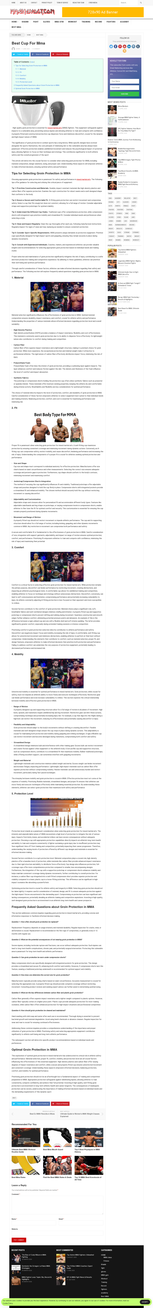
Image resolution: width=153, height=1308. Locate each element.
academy (124, 22)
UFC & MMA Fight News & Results (79, 1277)
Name (14, 1219)
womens (126, 240)
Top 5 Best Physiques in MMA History (87, 1150)
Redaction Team (78, 3)
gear (133, 213)
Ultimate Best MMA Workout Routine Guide (23, 1150)
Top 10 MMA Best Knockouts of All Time (88, 1178)
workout (136, 240)
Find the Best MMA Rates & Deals (57, 1177)
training (120, 236)
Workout (72, 22)
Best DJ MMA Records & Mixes (42, 1113)
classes (126, 202)
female (126, 206)
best (14, 1098)
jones (111, 221)
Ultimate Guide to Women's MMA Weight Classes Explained (79, 1115)
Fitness (106, 1261)
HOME (14, 22)
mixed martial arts (55, 128)
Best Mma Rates (18, 1177)
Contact (34, 3)
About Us (23, 3)
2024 (110, 198)
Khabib (25, 22)
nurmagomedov (120, 225)
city (118, 202)
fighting (129, 209)
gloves (46, 22)
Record (98, 22)
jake (133, 217)
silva (119, 232)
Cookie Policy (8, 1303)
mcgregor (133, 221)
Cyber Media (93, 3)
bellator (127, 198)
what (110, 240)
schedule (129, 228)
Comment (16, 1194)
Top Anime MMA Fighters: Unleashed (80, 1255)
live (125, 221)
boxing (111, 202)
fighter (111, 209)
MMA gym (59, 22)
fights (111, 213)
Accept (145, 1302)
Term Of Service (62, 3)
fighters (111, 22)
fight (36, 22)
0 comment (36, 49)
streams (136, 232)
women (118, 240)
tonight (111, 236)
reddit (111, 228)
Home (13, 3)
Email (61, 1219)
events (117, 206)
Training (86, 22)
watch (129, 236)
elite (110, 206)
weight (137, 236)
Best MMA (16, 27)
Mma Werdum (123, 106)
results (119, 228)
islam (126, 217)
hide (32, 62)
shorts (111, 232)
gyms (119, 217)
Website (15, 1229)
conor (134, 202)
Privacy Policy (47, 3)
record (131, 225)
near (110, 225)
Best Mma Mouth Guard (53, 1149)
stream (126, 232)
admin (18, 49)
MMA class (108, 1257)
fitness (119, 213)
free (126, 213)
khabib (118, 221)
